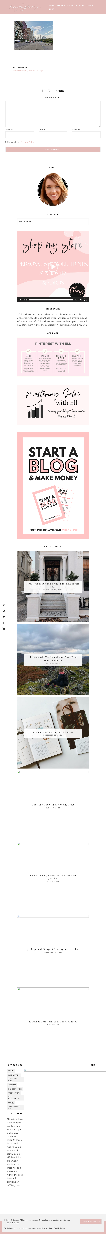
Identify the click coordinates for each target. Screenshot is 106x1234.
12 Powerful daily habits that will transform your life (53, 877)
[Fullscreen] (85, 300)
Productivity (14, 1093)
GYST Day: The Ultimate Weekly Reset (53, 804)
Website (76, 129)
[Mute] (81, 300)
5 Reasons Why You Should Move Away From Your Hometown (52, 658)
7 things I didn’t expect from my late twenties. (53, 949)
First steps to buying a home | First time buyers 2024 (52, 585)
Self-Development (14, 1098)
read (89, 5)
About (60, 5)
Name (9, 129)
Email (42, 129)
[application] (53, 267)
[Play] (20, 300)
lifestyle (12, 1085)
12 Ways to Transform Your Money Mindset (53, 1021)
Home (52, 5)
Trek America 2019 (14, 1108)
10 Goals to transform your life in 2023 (52, 731)
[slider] (51, 299)
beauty (11, 1071)
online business (15, 1089)
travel (11, 1103)
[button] (53, 267)
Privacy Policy (28, 142)
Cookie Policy (59, 1228)
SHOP (51, 9)
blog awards (14, 1075)
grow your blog (75, 5)
